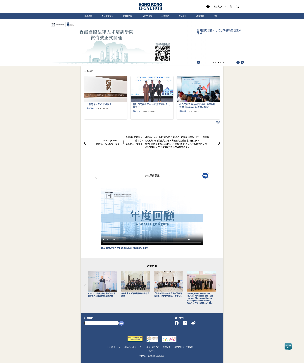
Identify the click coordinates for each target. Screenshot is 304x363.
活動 (215, 16)
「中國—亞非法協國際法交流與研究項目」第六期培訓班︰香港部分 (168, 294)
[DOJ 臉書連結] (179, 321)
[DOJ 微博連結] (195, 321)
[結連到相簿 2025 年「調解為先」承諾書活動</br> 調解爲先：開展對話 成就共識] (102, 281)
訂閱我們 (189, 347)
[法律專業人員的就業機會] (105, 89)
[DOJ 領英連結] (187, 321)
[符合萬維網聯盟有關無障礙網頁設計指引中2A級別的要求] (135, 336)
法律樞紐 (200, 16)
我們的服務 (147, 16)
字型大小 (217, 6)
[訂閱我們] (288, 347)
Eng (226, 6)
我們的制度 (128, 16)
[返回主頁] (208, 5)
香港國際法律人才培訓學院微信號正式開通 (219, 32)
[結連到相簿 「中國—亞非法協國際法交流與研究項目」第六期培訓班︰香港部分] (168, 281)
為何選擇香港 (107, 16)
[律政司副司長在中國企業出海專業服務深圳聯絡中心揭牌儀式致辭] (198, 89)
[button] (242, 62)
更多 (218, 122)
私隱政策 (166, 347)
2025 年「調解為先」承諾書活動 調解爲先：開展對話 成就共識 (101, 294)
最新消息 (88, 16)
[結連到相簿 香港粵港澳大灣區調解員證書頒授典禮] (135, 281)
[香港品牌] (169, 336)
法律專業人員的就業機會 (99, 104)
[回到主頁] (150, 6)
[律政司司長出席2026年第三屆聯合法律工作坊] (152, 89)
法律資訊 (182, 16)
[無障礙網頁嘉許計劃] (152, 336)
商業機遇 (165, 16)
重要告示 (155, 347)
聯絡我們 (178, 347)
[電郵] (205, 176)
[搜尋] (237, 4)
